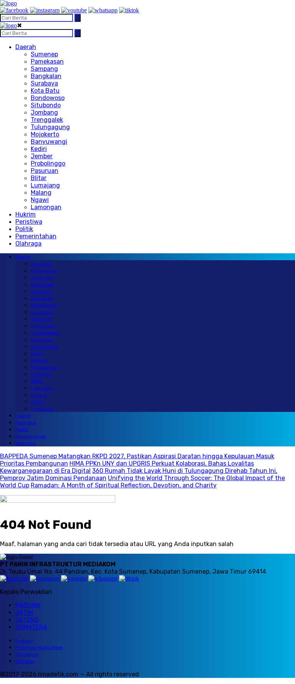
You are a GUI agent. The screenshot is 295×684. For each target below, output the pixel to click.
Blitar (38, 178)
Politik (24, 229)
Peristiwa (28, 221)
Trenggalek (47, 119)
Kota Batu (45, 90)
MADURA (28, 605)
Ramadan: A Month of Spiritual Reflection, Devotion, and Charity (124, 485)
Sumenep (44, 54)
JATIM (24, 612)
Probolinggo (48, 163)
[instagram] (45, 10)
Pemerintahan (35, 236)
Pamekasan (47, 61)
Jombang (44, 112)
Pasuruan (44, 170)
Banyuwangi (49, 141)
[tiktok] (129, 10)
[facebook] (14, 10)
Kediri (39, 149)
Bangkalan (46, 76)
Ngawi (40, 199)
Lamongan (46, 207)
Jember (42, 156)
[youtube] (74, 10)
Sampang (44, 68)
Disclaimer (27, 654)
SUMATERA (31, 627)
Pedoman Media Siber (39, 647)
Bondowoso (48, 98)
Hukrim (25, 214)
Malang (41, 192)
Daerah (25, 47)
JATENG (27, 619)
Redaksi (24, 640)
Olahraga (28, 243)
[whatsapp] (103, 10)
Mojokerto (45, 134)
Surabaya (44, 83)
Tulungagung (50, 127)
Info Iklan (25, 661)
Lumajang (45, 185)
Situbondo (46, 105)
